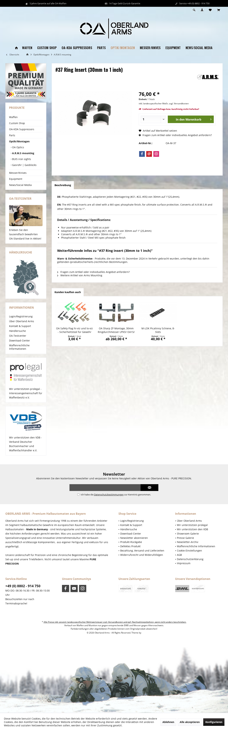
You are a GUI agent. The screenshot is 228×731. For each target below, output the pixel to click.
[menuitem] (218, 10)
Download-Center (19, 340)
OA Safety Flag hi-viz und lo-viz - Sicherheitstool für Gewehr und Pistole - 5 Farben (74, 330)
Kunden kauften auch (68, 292)
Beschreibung (63, 185)
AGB (179, 555)
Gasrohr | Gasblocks (24, 165)
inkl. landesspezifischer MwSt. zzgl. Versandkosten (164, 103)
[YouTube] (74, 588)
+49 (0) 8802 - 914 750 (22, 586)
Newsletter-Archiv (187, 542)
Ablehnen (168, 722)
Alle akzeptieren (190, 722)
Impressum (183, 563)
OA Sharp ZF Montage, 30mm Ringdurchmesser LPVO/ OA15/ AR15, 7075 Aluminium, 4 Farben (116, 330)
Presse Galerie (185, 538)
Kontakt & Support (20, 326)
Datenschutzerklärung (190, 559)
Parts (12, 135)
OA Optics (17, 147)
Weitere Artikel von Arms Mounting (81, 275)
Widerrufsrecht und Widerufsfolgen (141, 555)
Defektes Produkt (130, 546)
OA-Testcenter (17, 335)
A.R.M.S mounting (22, 153)
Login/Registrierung (21, 316)
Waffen (13, 117)
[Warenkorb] (218, 10)
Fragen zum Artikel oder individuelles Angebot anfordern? (177, 135)
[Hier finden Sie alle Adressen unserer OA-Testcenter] (26, 215)
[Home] (16, 48)
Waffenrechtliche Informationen (19, 347)
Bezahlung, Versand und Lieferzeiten (142, 550)
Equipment (15, 179)
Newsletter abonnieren (134, 538)
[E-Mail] (149, 154)
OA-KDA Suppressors (21, 129)
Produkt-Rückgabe (131, 542)
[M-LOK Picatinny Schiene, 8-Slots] (158, 312)
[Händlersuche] (26, 277)
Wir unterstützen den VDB (192, 529)
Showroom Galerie (188, 533)
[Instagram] (156, 154)
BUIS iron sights (21, 159)
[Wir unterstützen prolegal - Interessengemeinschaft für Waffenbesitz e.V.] (26, 372)
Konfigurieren (213, 722)
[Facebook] (142, 154)
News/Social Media (20, 185)
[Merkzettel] (210, 10)
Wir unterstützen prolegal (192, 525)
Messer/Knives (18, 172)
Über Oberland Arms (21, 321)
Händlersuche (17, 331)
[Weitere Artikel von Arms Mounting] (208, 77)
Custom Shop (17, 123)
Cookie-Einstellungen (189, 550)
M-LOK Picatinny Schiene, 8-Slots (158, 330)
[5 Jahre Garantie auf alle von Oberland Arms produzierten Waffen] (25, 81)
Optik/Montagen (19, 141)
